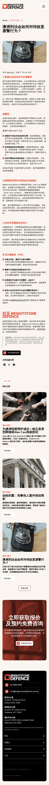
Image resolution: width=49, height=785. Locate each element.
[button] (44, 6)
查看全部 (24, 588)
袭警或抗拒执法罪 (18, 300)
